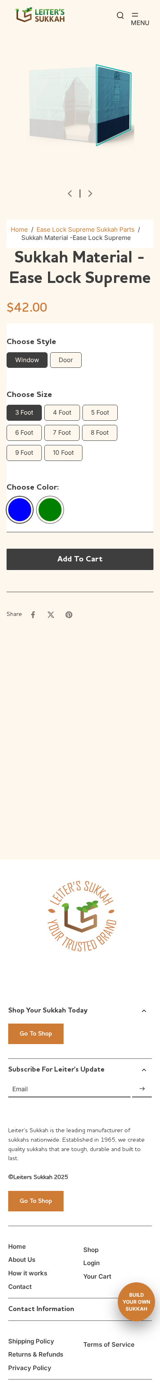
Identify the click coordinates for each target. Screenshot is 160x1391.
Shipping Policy (31, 1341)
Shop (90, 1250)
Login (91, 1263)
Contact (20, 1287)
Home (19, 229)
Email (20, 1088)
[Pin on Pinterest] (69, 615)
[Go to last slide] (70, 193)
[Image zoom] (79, 100)
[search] (120, 15)
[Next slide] (90, 193)
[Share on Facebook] (33, 615)
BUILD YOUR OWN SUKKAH (136, 1302)
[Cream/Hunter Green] (50, 510)
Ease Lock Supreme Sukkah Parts (86, 229)
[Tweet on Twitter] (51, 615)
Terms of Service (109, 1344)
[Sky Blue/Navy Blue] (20, 510)
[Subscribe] (142, 1089)
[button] (80, 559)
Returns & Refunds (35, 1354)
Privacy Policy (29, 1368)
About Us (21, 1259)
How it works (27, 1273)
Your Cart (97, 1276)
